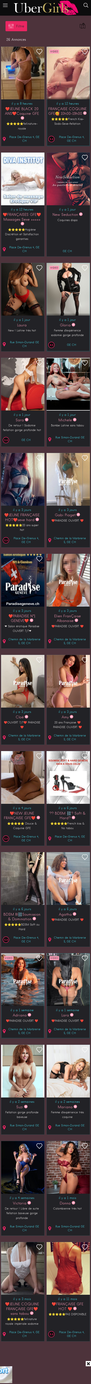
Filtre (20, 26)
